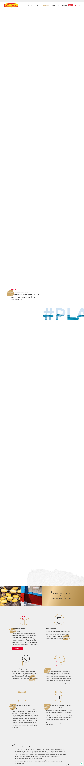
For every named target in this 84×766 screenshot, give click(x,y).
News (59, 5)
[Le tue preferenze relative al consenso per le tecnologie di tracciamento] (81, 763)
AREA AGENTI (76, 1)
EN (70, 1)
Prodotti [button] (37, 5)
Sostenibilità (45, 5)
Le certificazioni (17, 648)
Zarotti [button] (30, 5)
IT (67, 1)
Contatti (64, 5)
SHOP (70, 5)
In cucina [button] (53, 5)
